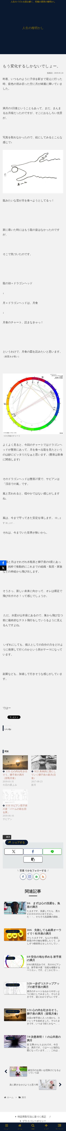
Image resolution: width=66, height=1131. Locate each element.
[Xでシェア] (13, 852)
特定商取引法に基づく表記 (32, 1116)
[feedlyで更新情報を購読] (36, 877)
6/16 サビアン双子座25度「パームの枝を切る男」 (15, 809)
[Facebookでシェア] (33, 852)
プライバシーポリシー (34, 1121)
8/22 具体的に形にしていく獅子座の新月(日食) (43, 774)
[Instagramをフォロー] (30, 877)
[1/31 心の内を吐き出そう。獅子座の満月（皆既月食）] (15, 762)
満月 (8, 837)
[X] (3, 568)
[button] (33, 859)
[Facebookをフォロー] (23, 877)
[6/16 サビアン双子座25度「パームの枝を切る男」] (15, 796)
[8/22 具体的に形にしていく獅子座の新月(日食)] (44, 762)
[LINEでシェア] (52, 852)
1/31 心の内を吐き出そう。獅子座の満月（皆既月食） (15, 774)
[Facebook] (3, 563)
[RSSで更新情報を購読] (43, 877)
